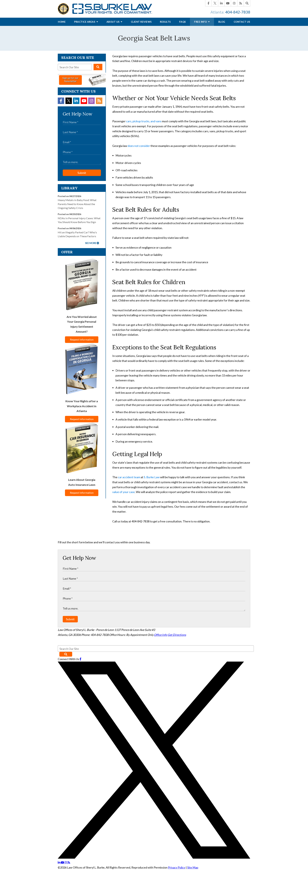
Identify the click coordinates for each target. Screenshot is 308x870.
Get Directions (177, 635)
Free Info (200, 21)
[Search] (247, 3)
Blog (221, 21)
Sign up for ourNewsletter (70, 79)
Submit (81, 173)
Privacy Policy (176, 867)
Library (69, 188)
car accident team (129, 477)
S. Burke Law (152, 477)
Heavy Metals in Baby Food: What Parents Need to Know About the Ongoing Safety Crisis (77, 203)
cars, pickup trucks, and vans (143, 121)
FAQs (182, 21)
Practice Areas (85, 21)
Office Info (160, 635)
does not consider (139, 146)
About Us (113, 21)
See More (90, 243)
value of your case (123, 492)
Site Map (192, 867)
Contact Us (242, 21)
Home (62, 21)
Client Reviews (141, 21)
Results (165, 21)
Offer (67, 252)
